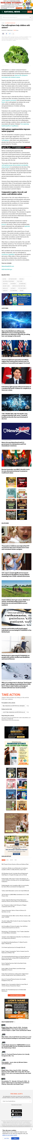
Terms (8, 1121)
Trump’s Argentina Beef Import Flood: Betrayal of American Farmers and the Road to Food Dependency (15, 900)
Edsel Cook (9, 30)
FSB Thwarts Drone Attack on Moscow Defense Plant (15, 864)
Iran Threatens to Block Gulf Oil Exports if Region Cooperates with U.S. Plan (14, 905)
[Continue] (30, 1101)
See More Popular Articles (16, 995)
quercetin (4, 40)
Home (3, 23)
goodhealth (11, 38)
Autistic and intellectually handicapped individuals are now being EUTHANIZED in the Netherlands (16, 630)
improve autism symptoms (7, 39)
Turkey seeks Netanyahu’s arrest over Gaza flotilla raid (15, 890)
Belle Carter (10, 329)
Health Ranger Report (8, 1022)
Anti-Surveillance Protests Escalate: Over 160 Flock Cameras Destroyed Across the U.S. (14, 926)
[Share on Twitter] (10, 33)
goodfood (7, 38)
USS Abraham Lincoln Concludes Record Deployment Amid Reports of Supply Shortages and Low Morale (15, 874)
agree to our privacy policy (9, 1135)
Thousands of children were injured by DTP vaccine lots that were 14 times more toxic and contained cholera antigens (15, 547)
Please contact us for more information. (10, 720)
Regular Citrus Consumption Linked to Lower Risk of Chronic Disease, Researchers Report (15, 985)
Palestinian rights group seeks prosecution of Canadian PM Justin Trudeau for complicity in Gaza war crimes (16, 388)
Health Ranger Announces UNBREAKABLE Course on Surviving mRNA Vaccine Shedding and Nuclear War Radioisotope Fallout (16, 1046)
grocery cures (25, 38)
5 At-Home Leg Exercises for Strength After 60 (13, 947)
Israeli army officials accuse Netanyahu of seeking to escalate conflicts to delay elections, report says (15, 868)
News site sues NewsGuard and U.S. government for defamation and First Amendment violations (14, 444)
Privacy (4, 1121)
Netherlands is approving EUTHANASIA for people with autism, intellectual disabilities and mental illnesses (16, 657)
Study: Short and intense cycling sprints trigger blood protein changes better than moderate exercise (15, 974)
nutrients (20, 39)
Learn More (6, 1138)
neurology (15, 39)
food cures (19, 281)
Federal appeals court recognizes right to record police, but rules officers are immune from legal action (15, 886)
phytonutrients (25, 39)
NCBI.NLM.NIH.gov (7, 269)
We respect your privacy (16, 1104)
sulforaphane (9, 40)
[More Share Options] (13, 33)
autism (5, 36)
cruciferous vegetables (24, 36)
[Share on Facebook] (6, 33)
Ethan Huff (10, 357)
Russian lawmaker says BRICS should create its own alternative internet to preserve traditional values (16, 471)
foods (3, 102)
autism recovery (10, 36)
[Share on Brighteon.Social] (3, 33)
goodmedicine (18, 38)
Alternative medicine (10, 23)
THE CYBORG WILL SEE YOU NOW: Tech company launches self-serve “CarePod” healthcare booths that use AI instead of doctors (15, 416)
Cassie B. (9, 384)
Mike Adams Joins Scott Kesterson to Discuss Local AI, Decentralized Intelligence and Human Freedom (16, 1037)
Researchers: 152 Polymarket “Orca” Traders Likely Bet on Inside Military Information (15, 932)
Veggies (14, 40)
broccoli (16, 36)
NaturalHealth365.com (8, 266)
